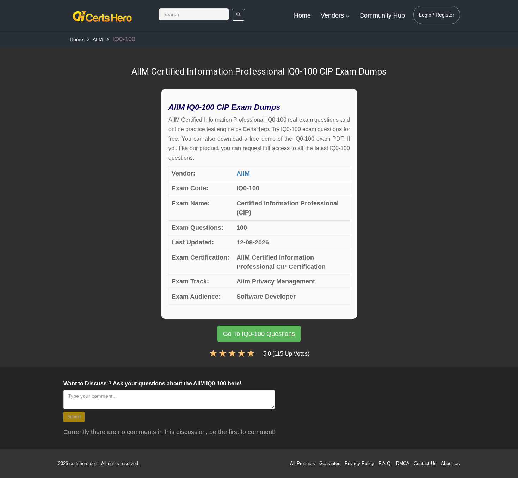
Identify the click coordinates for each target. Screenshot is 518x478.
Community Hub (382, 15)
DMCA (402, 463)
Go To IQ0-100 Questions (259, 333)
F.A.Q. (385, 463)
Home (302, 15)
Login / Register (436, 15)
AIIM (98, 39)
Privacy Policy (359, 463)
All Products (302, 463)
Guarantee (329, 463)
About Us (450, 463)
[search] (238, 15)
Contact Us (425, 463)
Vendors (333, 15)
